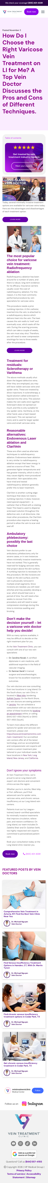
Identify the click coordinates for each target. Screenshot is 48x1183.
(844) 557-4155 (33, 1161)
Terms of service (16, 1173)
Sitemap (30, 1177)
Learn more (15, 219)
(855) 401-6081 (33, 854)
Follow (37, 1090)
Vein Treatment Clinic (23, 646)
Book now (31, 11)
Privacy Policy (24, 1170)
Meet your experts (24, 166)
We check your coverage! (24, 3)
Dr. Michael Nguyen (19, 922)
